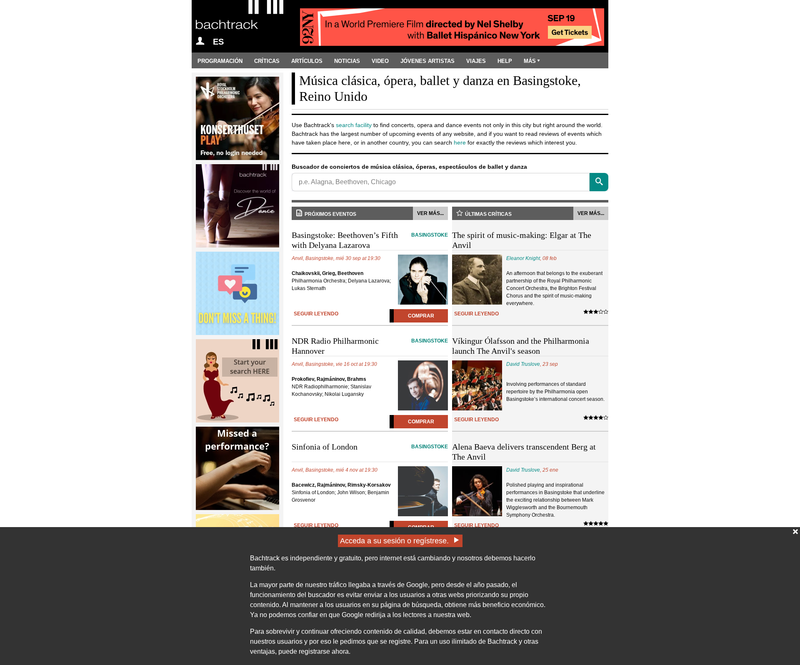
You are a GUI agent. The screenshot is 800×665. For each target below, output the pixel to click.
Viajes (476, 61)
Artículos (306, 61)
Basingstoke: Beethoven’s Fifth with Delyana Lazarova (370, 240)
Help (505, 61)
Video (380, 61)
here (460, 142)
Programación (220, 61)
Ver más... (430, 213)
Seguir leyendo (316, 314)
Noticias (347, 61)
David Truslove (523, 364)
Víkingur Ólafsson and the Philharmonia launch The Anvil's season (520, 345)
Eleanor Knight (523, 258)
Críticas (267, 61)
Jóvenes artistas (427, 61)
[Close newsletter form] (795, 531)
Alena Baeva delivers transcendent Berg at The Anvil (524, 451)
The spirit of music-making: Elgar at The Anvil (521, 240)
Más (530, 61)
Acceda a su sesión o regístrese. (394, 541)
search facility (354, 125)
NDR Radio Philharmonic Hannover (370, 345)
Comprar (421, 316)
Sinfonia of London (370, 446)
